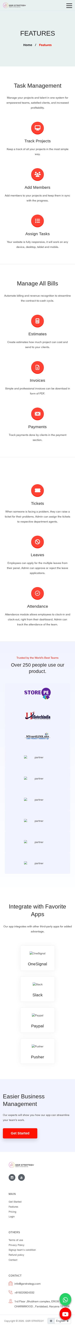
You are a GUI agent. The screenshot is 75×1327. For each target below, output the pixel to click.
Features (13, 1206)
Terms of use (16, 1240)
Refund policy (16, 1254)
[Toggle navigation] (69, 5)
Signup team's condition (22, 1249)
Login (12, 1216)
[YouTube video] (65, 1314)
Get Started (20, 1133)
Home (27, 45)
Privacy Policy (16, 1245)
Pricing (12, 1211)
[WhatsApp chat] (65, 1300)
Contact (13, 1259)
